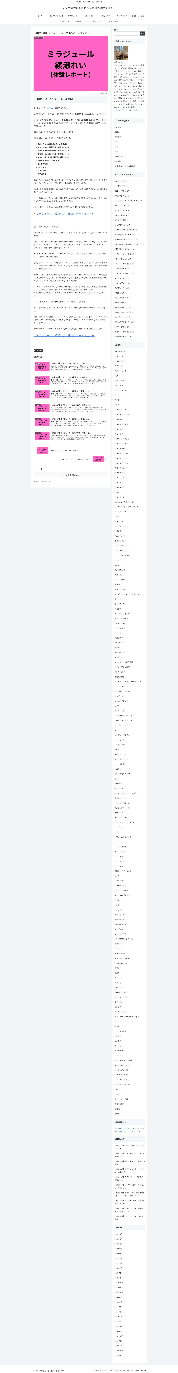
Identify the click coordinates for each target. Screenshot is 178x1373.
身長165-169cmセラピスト (125, 235)
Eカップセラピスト (122, 205)
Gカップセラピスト (122, 215)
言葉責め (118, 137)
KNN (116, 147)
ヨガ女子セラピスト (122, 269)
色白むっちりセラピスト (124, 312)
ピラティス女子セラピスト (125, 273)
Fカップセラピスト (122, 210)
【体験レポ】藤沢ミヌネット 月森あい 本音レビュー (130, 1162)
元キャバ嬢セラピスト (123, 327)
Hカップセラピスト (122, 220)
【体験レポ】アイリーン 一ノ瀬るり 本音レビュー (130, 1178)
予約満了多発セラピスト (124, 196)
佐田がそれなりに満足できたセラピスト (130, 244)
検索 (116, 30)
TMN (116, 142)
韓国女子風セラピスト (123, 307)
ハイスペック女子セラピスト (125, 254)
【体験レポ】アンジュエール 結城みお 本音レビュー (130, 1202)
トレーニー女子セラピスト (125, 264)
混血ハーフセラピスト (123, 191)
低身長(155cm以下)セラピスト (126, 230)
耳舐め (117, 132)
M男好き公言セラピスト (124, 259)
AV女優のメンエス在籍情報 (125, 166)
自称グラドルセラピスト (124, 317)
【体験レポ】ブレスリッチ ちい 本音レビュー (130, 1147)
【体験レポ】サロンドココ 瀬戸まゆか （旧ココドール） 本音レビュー (130, 1194)
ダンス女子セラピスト (123, 278)
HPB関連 (118, 161)
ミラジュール (39, 350)
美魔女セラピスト (121, 302)
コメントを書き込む (70, 475)
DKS (116, 152)
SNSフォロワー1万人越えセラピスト (128, 201)
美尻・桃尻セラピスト (123, 298)
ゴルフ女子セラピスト (123, 283)
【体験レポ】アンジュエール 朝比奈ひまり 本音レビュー (130, 1209)
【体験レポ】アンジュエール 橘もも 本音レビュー (130, 1217)
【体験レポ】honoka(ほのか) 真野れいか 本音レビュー (130, 1186)
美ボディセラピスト (122, 288)
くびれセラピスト (121, 181)
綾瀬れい (50, 108)
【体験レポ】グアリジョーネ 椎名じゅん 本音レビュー (130, 1170)
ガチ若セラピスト (121, 186)
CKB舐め (118, 127)
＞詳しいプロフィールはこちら (126, 110)
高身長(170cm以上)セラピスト (126, 239)
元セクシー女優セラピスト (125, 332)
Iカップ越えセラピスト (123, 225)
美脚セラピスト (120, 293)
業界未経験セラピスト (123, 337)
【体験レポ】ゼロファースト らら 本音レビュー (130, 1155)
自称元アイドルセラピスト (125, 322)
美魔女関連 (119, 156)
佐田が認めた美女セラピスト (125, 249)
